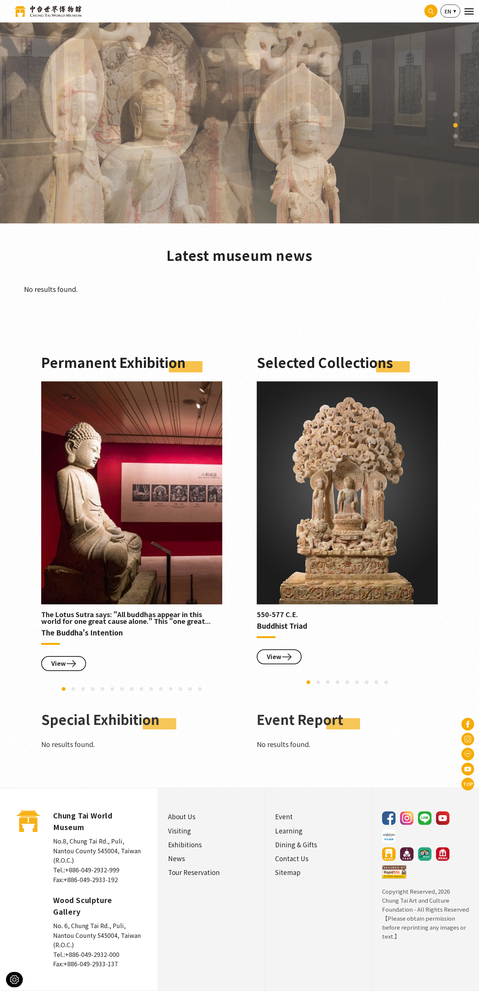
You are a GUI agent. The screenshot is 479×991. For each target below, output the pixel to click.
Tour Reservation (194, 872)
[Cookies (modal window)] (14, 979)
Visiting (179, 830)
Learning (288, 830)
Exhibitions (185, 844)
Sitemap (287, 872)
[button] (455, 114)
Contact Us (291, 858)
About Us (181, 816)
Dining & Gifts (296, 844)
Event (284, 816)
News (176, 858)
